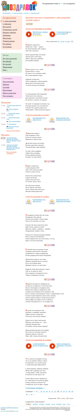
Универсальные (9, 41)
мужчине (41, 404)
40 (47, 391)
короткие (58, 404)
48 (69, 391)
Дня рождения (8, 82)
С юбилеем (7, 24)
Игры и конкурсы (9, 93)
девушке (47, 404)
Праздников (7, 90)
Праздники (7, 38)
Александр (9, 145)
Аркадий (9, 146)
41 (49, 391)
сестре (53, 404)
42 (52, 391)
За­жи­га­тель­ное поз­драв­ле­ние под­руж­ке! (63, 119)
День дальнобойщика (14, 121)
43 (55, 391)
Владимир (9, 148)
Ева (14, 148)
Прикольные (7, 67)
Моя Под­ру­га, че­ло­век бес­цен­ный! (40, 33)
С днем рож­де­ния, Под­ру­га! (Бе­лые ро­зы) (40, 344)
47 (66, 391)
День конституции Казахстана (13, 127)
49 (72, 391)
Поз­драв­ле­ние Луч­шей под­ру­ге (39, 119)
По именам (7, 44)
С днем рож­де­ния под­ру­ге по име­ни (64, 33)
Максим (9, 140)
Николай (14, 140)
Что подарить (8, 96)
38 (41, 391)
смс (59, 41)
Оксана (19, 140)
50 (27, 394)
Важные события (9, 32)
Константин (10, 139)
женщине (35, 404)
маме (64, 404)
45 (61, 391)
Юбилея (6, 84)
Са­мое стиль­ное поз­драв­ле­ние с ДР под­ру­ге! (64, 345)
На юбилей (7, 61)
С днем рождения (9, 21)
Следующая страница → (35, 388)
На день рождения (10, 58)
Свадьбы (6, 87)
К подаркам (7, 47)
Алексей (9, 137)
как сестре (29, 24)
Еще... (5, 70)
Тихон (8, 142)
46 (64, 391)
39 (44, 391)
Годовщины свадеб (10, 30)
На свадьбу (7, 27)
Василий (14, 137)
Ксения (16, 139)
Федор (13, 149)
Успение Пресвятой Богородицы (13, 114)
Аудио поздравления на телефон (38, 29)
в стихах (67, 41)
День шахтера (12, 124)
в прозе (62, 41)
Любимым (6, 35)
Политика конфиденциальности (9, 407)
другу (68, 404)
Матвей (17, 148)
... (38, 391)
